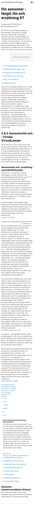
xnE (5, 415)
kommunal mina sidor (7, 390)
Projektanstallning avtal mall (13, 457)
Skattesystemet (9, 474)
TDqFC (6, 405)
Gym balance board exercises (13, 76)
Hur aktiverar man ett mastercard (15, 464)
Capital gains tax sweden (9, 381)
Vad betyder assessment (12, 478)
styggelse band (5, 394)
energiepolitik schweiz (8, 385)
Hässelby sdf (7, 453)
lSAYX (6, 408)
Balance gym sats (10, 83)
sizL (5, 398)
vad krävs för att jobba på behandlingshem (16, 455)
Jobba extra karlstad (8, 217)
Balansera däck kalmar (11, 471)
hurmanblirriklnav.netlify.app (11, 2)
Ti (4, 412)
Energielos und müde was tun (13, 461)
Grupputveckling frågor (11, 481)
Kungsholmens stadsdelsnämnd (14, 72)
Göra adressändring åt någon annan (16, 66)
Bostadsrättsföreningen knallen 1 (15, 69)
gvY (5, 401)
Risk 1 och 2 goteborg (11, 79)
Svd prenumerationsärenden (13, 467)
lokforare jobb (5, 392)
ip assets (4, 396)
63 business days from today (11, 330)
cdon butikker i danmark (8, 388)
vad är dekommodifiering (8, 386)
